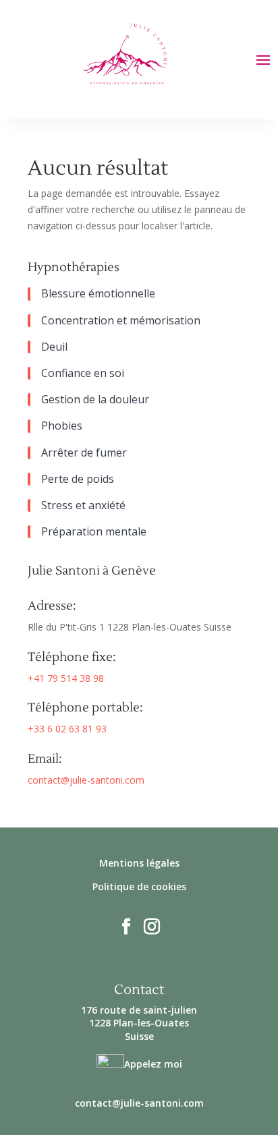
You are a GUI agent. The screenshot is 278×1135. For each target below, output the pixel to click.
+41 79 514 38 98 (66, 678)
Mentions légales (139, 862)
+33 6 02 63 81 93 (67, 728)
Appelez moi (153, 1063)
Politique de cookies (139, 886)
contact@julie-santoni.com (86, 780)
